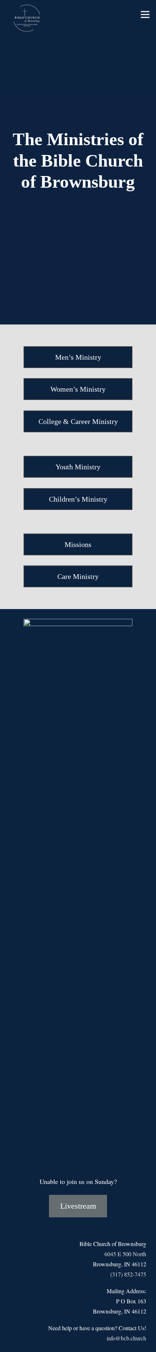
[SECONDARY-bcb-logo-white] (28, 18)
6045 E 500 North (125, 1254)
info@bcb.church (126, 1338)
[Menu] (145, 14)
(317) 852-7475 (128, 1274)
